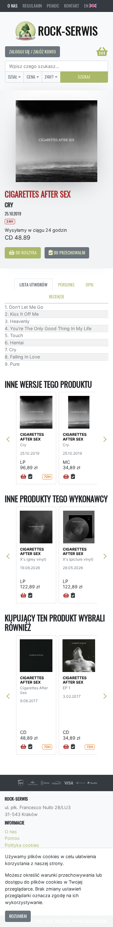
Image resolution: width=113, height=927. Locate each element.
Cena (31, 77)
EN (86, 6)
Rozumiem (18, 916)
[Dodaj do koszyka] (23, 476)
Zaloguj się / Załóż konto (32, 51)
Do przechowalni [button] (69, 252)
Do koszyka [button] (26, 252)
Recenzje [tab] (56, 296)
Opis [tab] (90, 284)
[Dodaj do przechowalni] (30, 476)
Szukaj (84, 77)
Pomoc (53, 6)
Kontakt (71, 6)
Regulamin (32, 6)
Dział (12, 77)
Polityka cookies (22, 845)
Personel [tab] (66, 284)
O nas (13, 6)
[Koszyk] (102, 51)
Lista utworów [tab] (33, 284)
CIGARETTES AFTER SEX (32, 436)
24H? (49, 77)
